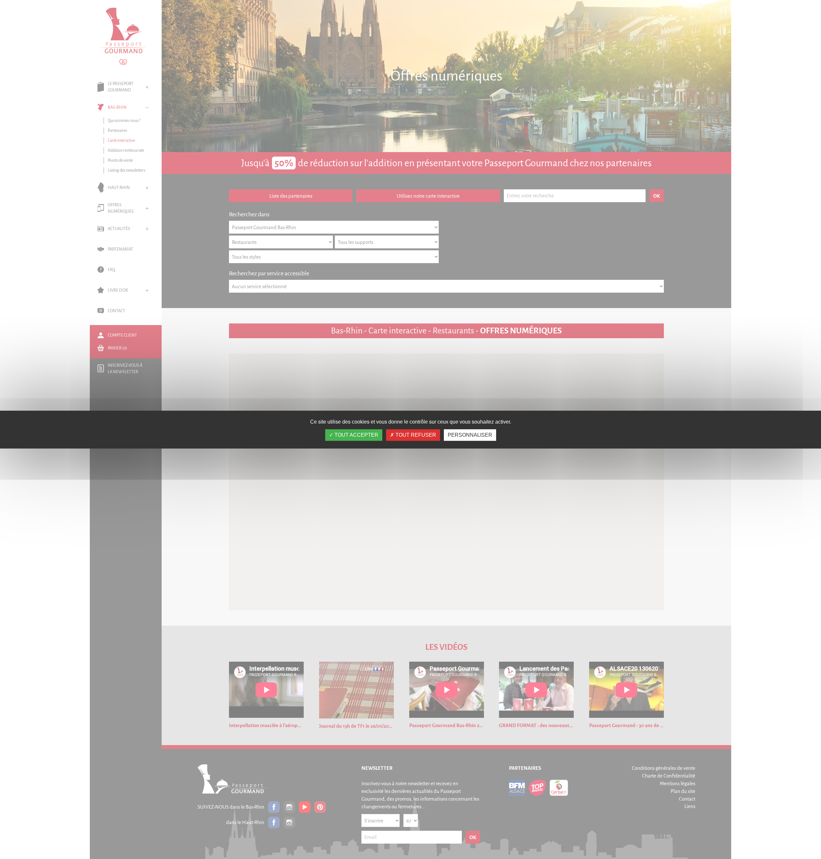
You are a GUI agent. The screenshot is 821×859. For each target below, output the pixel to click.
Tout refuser (415, 435)
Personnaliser (470, 435)
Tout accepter (355, 435)
